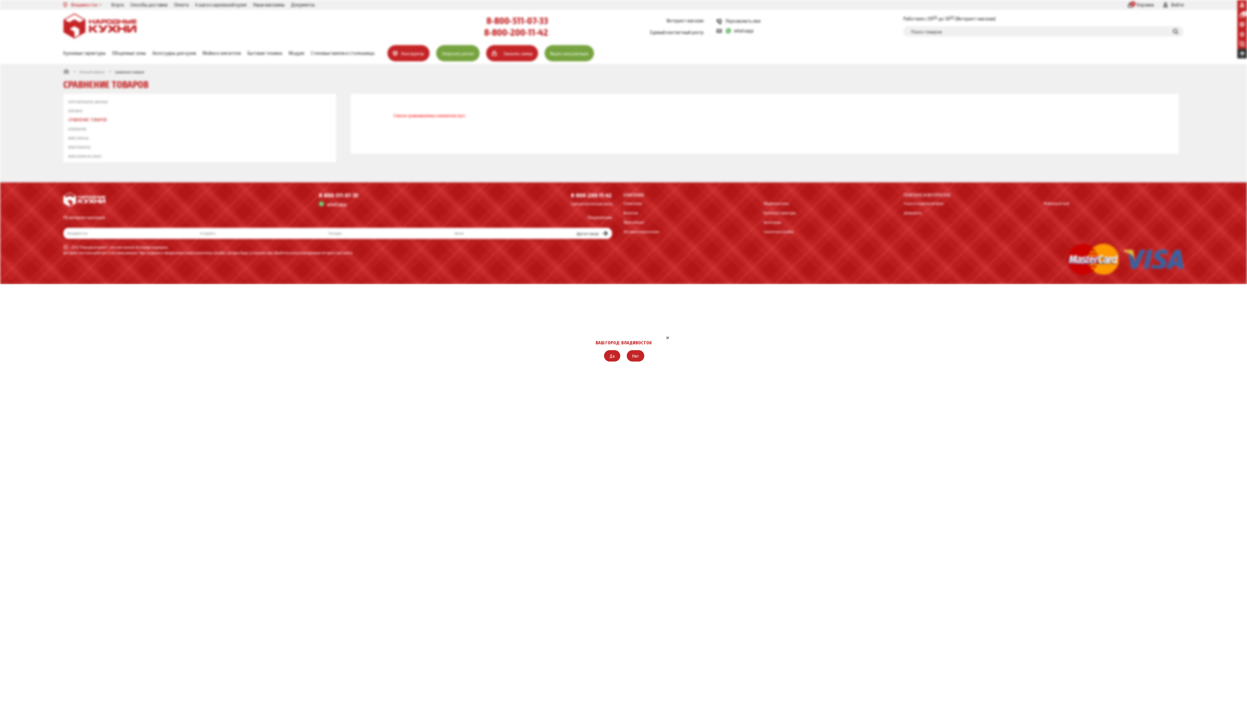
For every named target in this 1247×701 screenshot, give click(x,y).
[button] (612, 356)
